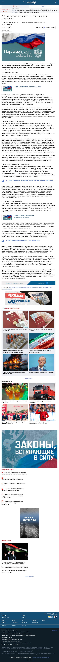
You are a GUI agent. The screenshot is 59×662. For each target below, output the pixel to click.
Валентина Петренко (13, 287)
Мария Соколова (8, 31)
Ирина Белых (49, 287)
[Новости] (47, 27)
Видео (3, 620)
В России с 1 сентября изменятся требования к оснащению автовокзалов (12, 478)
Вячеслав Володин (34, 287)
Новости (43, 6)
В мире (23, 615)
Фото (23, 620)
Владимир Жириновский (24, 287)
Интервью (24, 622)
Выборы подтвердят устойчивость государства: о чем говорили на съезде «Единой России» (12, 495)
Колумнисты (35, 622)
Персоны (34, 620)
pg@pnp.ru (18, 644)
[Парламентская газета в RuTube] (56, 617)
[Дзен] (52, 27)
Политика (4, 613)
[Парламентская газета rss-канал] (49, 617)
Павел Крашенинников (7, 289)
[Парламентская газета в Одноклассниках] (54, 617)
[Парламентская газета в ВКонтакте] (51, 617)
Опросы (13, 620)
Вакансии (24, 625)
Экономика (24, 613)
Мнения (43, 620)
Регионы (4, 622)
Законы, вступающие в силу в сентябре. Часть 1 (15, 567)
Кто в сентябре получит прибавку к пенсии (25, 12)
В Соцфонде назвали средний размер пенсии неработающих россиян (32, 9)
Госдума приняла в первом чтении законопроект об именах (24, 216)
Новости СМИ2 (28, 378)
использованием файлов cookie (41, 657)
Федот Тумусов (42, 287)
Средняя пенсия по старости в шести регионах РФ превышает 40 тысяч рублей (34, 10)
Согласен (29, 660)
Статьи (15, 6)
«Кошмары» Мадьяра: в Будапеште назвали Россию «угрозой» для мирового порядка (13, 562)
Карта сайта (54, 630)
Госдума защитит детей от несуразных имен (27, 86)
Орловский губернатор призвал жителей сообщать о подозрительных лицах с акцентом (14, 473)
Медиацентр (15, 622)
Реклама (14, 625)
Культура (24, 617)
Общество (4, 615)
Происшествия (5, 617)
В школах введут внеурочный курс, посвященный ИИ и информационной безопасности (12, 502)
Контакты (4, 625)
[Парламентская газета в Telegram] (52, 617)
